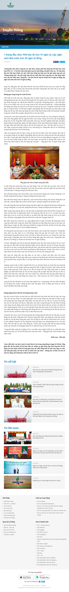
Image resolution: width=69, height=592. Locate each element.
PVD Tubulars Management (44, 546)
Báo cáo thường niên (10, 532)
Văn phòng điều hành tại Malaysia (47, 560)
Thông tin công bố (9, 534)
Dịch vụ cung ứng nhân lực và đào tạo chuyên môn (51, 510)
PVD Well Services (42, 532)
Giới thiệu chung (8, 501)
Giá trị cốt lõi (7, 506)
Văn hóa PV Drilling (9, 518)
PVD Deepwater (41, 534)
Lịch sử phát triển (9, 513)
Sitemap (37, 585)
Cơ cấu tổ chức (8, 508)
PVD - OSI (40, 555)
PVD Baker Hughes (42, 544)
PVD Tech (39, 537)
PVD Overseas (41, 548)
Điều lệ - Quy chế (9, 527)
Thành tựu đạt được (9, 515)
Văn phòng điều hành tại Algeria (46, 558)
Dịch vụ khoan (41, 501)
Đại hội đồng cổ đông (10, 525)
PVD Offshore (41, 527)
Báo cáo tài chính (9, 530)
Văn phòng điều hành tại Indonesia (47, 565)
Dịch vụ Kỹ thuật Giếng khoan (45, 503)
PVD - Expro (40, 551)
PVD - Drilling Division (43, 525)
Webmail (43, 585)
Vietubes (39, 553)
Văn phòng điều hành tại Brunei (46, 562)
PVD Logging (40, 530)
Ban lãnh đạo (8, 511)
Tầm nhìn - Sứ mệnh (9, 503)
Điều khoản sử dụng (28, 585)
